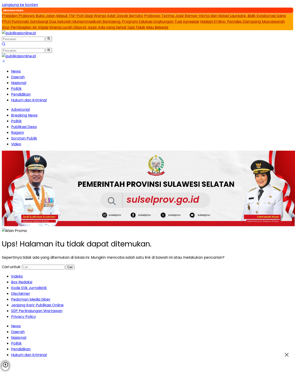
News (16, 71)
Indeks (17, 276)
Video (16, 144)
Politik (16, 88)
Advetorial (20, 109)
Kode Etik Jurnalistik (29, 287)
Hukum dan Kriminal (29, 100)
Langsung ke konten (20, 4)
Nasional (18, 82)
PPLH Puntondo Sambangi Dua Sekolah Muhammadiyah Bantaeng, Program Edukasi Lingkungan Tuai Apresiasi (100, 21)
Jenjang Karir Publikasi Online (37, 305)
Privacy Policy (23, 316)
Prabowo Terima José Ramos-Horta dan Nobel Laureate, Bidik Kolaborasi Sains (215, 15)
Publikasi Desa (24, 126)
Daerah (18, 77)
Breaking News (24, 115)
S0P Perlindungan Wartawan (36, 310)
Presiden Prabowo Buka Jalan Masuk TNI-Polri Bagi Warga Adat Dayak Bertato (72, 15)
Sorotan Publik (24, 138)
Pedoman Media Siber (30, 299)
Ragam (17, 132)
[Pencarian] (4, 44)
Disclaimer (20, 293)
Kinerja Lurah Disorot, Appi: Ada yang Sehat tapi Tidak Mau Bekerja (108, 27)
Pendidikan (21, 94)
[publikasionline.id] (19, 33)
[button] (48, 38)
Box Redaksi (21, 282)
